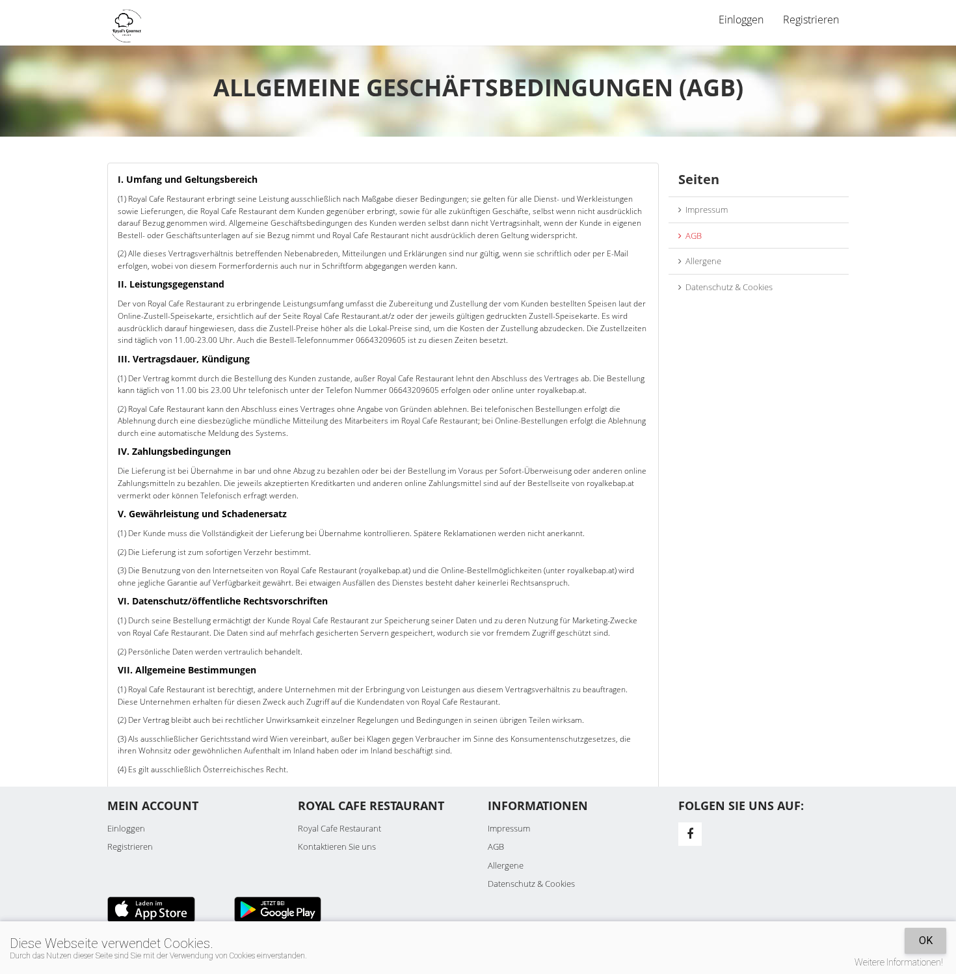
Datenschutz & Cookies (727, 287)
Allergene (701, 261)
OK (926, 940)
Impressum (705, 209)
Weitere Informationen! (899, 962)
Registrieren (811, 19)
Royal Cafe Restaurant (339, 828)
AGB (692, 235)
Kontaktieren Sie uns (337, 846)
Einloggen (126, 828)
